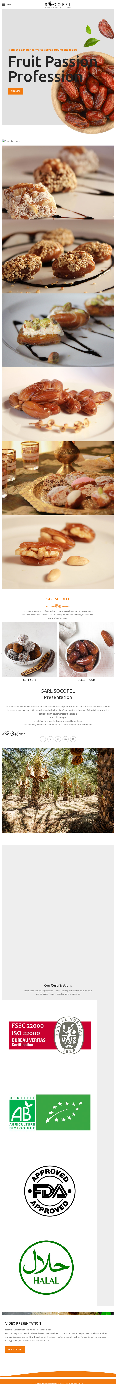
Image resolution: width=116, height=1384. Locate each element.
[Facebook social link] (43, 739)
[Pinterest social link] (58, 739)
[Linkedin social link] (66, 739)
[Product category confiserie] (29, 652)
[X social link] (50, 739)
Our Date (15, 91)
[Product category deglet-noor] (86, 652)
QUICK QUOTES (15, 1349)
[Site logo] (58, 4)
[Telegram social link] (73, 739)
